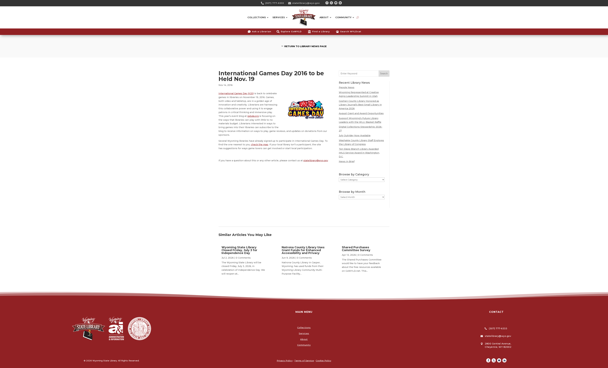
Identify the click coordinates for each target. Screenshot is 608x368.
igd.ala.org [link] (253, 116)
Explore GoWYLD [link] (291, 31)
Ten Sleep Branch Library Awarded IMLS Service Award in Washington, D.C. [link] (359, 153)
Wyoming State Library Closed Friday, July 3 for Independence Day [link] (239, 250)
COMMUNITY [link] (343, 17)
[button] (327, 2)
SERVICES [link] (278, 17)
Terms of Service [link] (304, 360)
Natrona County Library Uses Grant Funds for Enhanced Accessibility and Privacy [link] (303, 250)
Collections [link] (304, 327)
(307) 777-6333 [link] (274, 3)
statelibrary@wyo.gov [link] (306, 3)
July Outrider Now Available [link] (354, 135)
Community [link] (304, 345)
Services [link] (304, 333)
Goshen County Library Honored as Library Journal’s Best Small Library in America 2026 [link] (360, 105)
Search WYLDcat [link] (350, 31)
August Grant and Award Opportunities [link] (361, 113)
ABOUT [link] (324, 17)
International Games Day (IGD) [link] (236, 93)
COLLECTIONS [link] (256, 17)
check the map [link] (259, 144)
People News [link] (346, 87)
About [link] (304, 339)
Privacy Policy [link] (284, 360)
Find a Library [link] (321, 31)
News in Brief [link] (347, 161)
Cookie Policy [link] (323, 360)
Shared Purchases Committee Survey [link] (356, 249)
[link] (263, 3)
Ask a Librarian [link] (261, 31)
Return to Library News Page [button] (305, 46)
